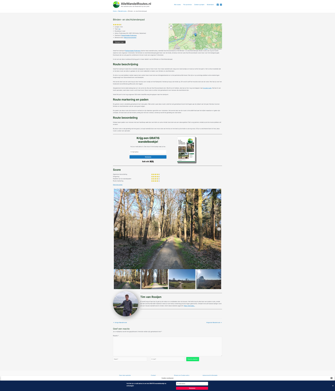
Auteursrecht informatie (210, 375)
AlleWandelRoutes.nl (136, 3)
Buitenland (210, 4)
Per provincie (187, 4)
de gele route (207, 88)
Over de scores (117, 185)
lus (119, 29)
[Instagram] (221, 5)
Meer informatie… (189, 306)
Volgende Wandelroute (214, 322)
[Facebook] (218, 5)
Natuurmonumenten (130, 37)
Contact (153, 375)
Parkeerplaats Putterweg (129, 35)
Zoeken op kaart (199, 4)
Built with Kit (148, 161)
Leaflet (206, 49)
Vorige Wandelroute (120, 322)
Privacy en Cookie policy (181, 375)
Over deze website (125, 375)
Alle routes (177, 4)
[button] (331, 378)
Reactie (116, 335)
